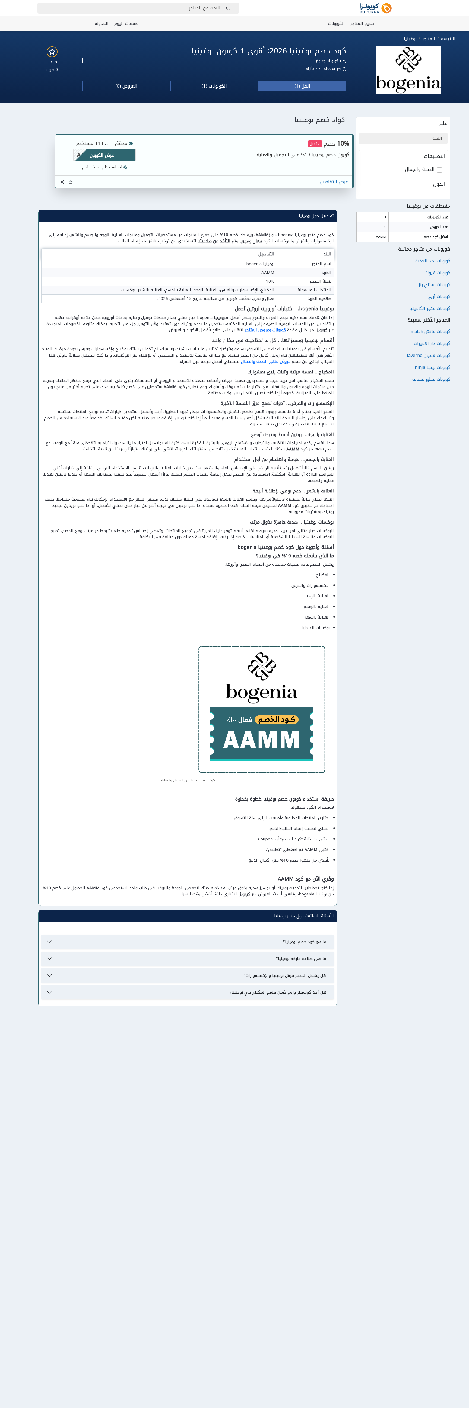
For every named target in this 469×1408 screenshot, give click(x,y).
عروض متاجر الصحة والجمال (265, 361)
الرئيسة (448, 38)
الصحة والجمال (420, 169)
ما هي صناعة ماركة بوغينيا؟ (301, 958)
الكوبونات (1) (214, 86)
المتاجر (428, 38)
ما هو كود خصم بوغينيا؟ (304, 942)
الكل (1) (302, 86)
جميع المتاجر (362, 23)
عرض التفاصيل (334, 181)
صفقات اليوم (126, 23)
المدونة (102, 23)
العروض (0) (126, 86)
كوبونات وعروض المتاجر (265, 330)
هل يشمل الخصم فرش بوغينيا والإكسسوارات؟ (285, 975)
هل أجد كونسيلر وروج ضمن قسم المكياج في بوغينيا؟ (278, 992)
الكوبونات (336, 23)
